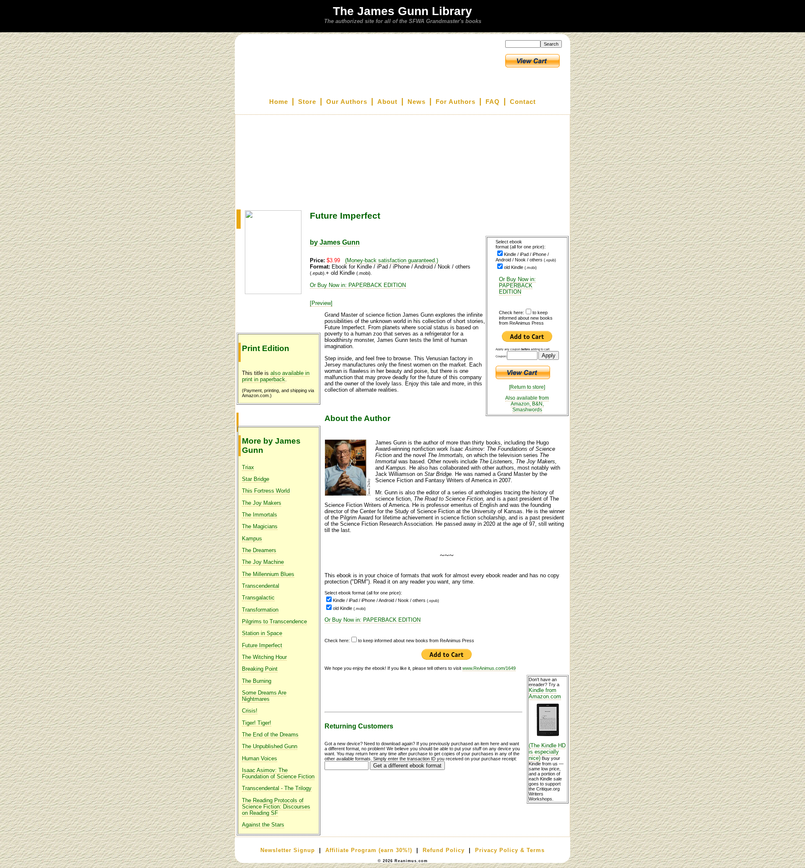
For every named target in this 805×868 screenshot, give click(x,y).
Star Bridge (255, 479)
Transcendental (260, 586)
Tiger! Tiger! (256, 723)
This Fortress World (266, 491)
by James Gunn (335, 242)
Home (278, 101)
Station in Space (262, 633)
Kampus (252, 538)
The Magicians (260, 526)
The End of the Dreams (270, 734)
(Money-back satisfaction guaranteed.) (391, 260)
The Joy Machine (263, 562)
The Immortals (259, 515)
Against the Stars (263, 825)
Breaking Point (260, 669)
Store (307, 101)
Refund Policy (444, 850)
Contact (523, 101)
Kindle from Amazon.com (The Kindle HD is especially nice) (547, 724)
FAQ (493, 101)
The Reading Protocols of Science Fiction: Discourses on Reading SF (276, 806)
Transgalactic (258, 597)
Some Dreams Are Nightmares (264, 696)
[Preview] (321, 303)
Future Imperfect (262, 645)
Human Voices (259, 758)
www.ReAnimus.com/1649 (489, 668)
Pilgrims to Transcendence (274, 621)
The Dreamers (259, 550)
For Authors (455, 101)
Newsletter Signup (287, 850)
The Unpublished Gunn (269, 746)
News (417, 101)
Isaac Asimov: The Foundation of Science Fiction (278, 773)
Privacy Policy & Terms (510, 850)
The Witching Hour (264, 657)
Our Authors (346, 101)
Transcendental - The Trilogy (277, 788)
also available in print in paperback (275, 376)
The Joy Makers (261, 503)
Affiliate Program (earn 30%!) (368, 850)
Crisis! (249, 711)
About (387, 101)
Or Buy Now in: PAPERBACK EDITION (517, 285)
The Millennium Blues (268, 574)
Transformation (260, 610)
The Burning (256, 681)
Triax (248, 467)
